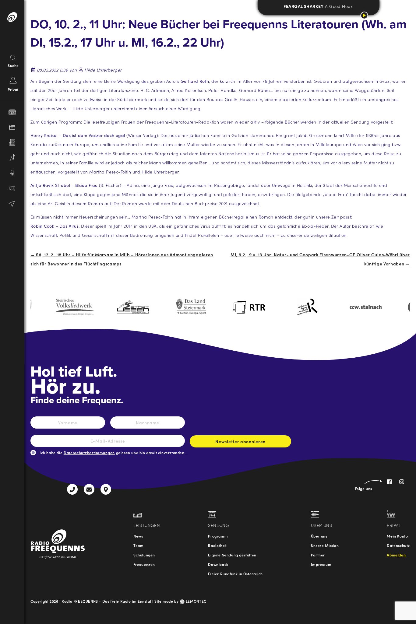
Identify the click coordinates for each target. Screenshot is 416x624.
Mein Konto (397, 535)
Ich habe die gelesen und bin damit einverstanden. (112, 452)
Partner (318, 554)
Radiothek (217, 545)
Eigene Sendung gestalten (232, 554)
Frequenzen (144, 564)
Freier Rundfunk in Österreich (235, 573)
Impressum (321, 564)
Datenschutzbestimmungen (89, 452)
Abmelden (396, 554)
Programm (218, 535)
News (138, 535)
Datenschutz (398, 545)
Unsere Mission (325, 545)
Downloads (218, 564)
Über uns (319, 535)
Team (138, 545)
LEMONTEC (195, 601)
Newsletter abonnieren (240, 441)
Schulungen (144, 554)
